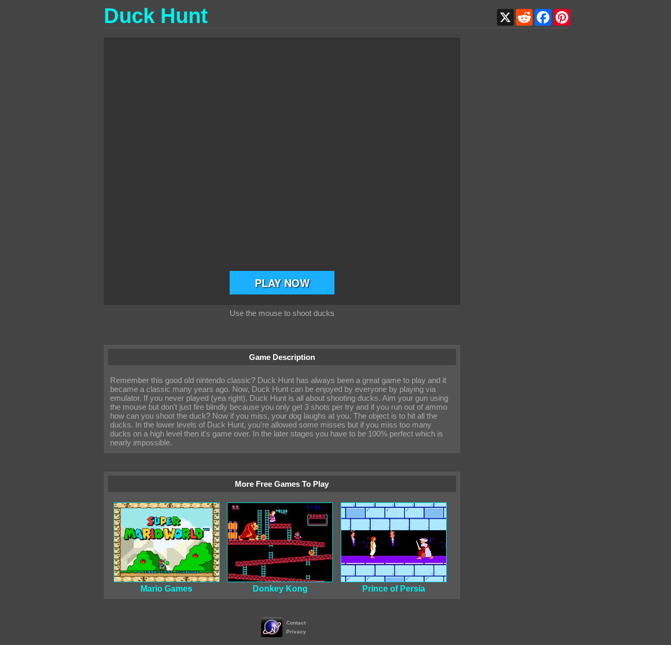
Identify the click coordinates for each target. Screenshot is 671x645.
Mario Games (166, 588)
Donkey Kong (280, 588)
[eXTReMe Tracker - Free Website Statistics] (272, 634)
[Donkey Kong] (280, 579)
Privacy (296, 632)
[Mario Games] (167, 579)
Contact (296, 623)
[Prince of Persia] (394, 579)
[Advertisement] (526, 195)
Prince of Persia (393, 588)
